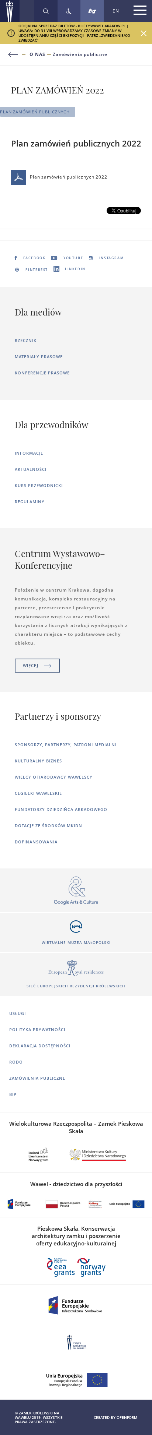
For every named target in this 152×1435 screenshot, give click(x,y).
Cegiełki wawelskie (38, 793)
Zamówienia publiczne (80, 54)
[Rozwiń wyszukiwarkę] (46, 11)
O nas (37, 54)
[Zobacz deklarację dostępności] (69, 11)
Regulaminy (30, 501)
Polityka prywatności (37, 1029)
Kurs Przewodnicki (39, 485)
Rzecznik (26, 340)
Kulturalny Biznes (38, 761)
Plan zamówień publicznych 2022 (68, 177)
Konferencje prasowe (42, 373)
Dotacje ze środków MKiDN (48, 825)
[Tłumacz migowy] (92, 11)
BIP (13, 1094)
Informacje (29, 453)
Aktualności (30, 469)
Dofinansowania (36, 842)
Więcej (30, 665)
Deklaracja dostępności (39, 1045)
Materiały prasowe (39, 356)
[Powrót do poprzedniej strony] (18, 55)
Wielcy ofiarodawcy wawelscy (54, 777)
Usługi (17, 1013)
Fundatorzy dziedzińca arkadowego (61, 809)
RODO (16, 1062)
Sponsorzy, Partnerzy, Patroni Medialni (66, 744)
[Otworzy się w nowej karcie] (76, 891)
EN (116, 11)
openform (127, 1417)
